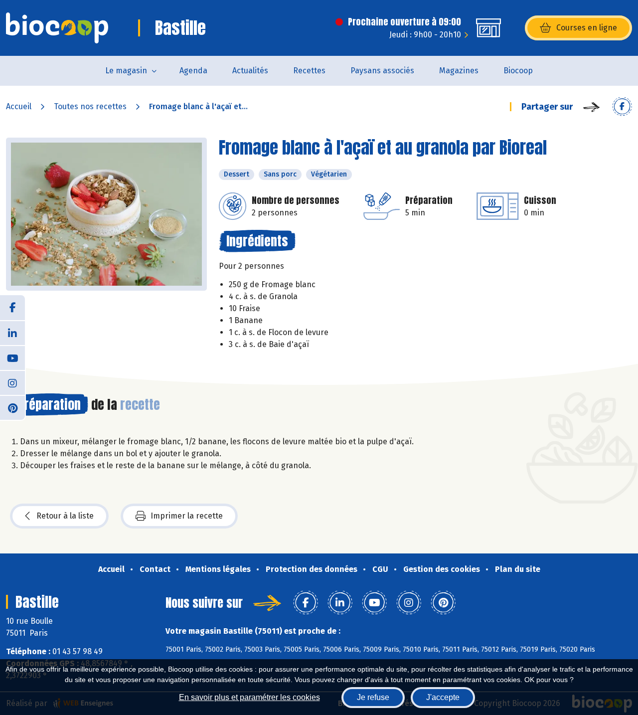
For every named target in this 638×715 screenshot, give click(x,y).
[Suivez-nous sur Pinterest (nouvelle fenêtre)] (12, 407)
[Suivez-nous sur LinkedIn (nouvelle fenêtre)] (12, 332)
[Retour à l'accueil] (57, 27)
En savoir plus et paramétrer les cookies (249, 697)
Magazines (458, 70)
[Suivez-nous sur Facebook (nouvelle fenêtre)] (12, 307)
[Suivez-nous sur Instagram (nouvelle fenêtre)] (12, 382)
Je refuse (373, 697)
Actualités (250, 70)
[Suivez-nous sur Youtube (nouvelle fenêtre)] (12, 357)
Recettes (309, 70)
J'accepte (443, 697)
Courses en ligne (586, 27)
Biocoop (518, 70)
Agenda (193, 70)
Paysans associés (382, 70)
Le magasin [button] (126, 70)
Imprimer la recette (187, 516)
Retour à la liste (65, 516)
